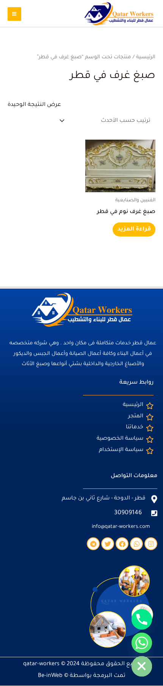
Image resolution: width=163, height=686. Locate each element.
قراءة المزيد (134, 229)
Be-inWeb (50, 676)
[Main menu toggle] (14, 14)
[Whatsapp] (142, 643)
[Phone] (142, 619)
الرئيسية (145, 57)
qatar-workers (41, 664)
